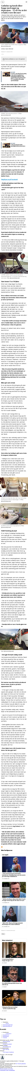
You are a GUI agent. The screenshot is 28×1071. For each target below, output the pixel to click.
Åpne (26, 2)
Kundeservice (6, 1035)
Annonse (5, 1037)
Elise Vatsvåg (6, 1049)
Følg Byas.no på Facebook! (9, 179)
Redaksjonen (6, 1036)
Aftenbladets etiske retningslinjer (7, 1070)
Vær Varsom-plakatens (20, 1063)
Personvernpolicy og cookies (6, 1069)
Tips (3, 2)
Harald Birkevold (7, 1046)
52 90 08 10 (8, 1033)
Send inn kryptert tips (8, 1024)
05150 (7, 1023)
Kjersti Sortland (6, 1041)
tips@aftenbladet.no (7, 1026)
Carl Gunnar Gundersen (8, 1052)
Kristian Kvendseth (7, 1044)
